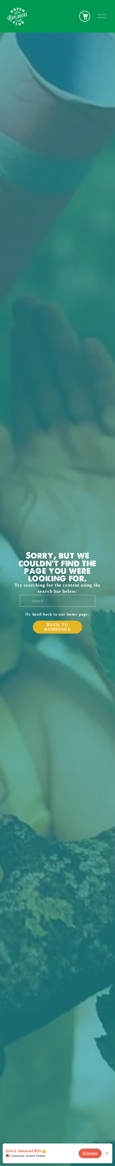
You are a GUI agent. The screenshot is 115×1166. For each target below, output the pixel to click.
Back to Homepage (57, 627)
